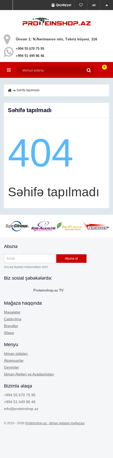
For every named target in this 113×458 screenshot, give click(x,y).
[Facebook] (8, 290)
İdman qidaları (16, 353)
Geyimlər (11, 367)
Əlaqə (9, 333)
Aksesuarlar (14, 360)
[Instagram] (17, 290)
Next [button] (101, 226)
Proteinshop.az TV (48, 290)
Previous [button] (12, 226)
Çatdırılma (12, 319)
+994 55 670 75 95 (30, 49)
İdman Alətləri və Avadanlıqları (29, 374)
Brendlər (11, 326)
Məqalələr (12, 312)
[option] (43, 226)
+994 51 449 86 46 (30, 56)
